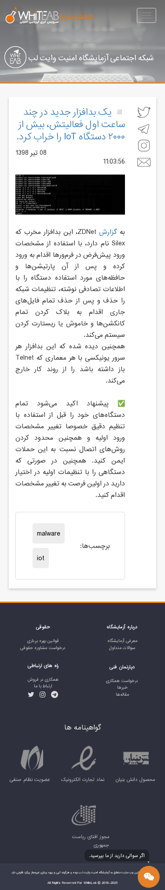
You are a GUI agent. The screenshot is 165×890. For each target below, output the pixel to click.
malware (48, 533)
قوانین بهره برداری (43, 641)
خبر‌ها (122, 687)
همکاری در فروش (43, 679)
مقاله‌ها (122, 694)
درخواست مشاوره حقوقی (43, 648)
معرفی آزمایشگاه (122, 641)
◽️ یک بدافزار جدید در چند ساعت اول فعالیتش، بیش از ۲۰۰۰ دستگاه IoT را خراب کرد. (70, 124)
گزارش (108, 232)
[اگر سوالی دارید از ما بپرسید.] (149, 877)
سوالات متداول (122, 648)
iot (40, 558)
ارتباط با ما (43, 686)
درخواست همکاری (122, 681)
